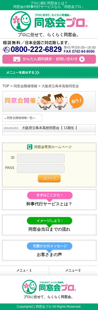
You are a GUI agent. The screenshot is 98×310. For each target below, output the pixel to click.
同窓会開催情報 (25, 86)
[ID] (41, 160)
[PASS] (41, 170)
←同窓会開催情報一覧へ (20, 117)
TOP (5, 86)
